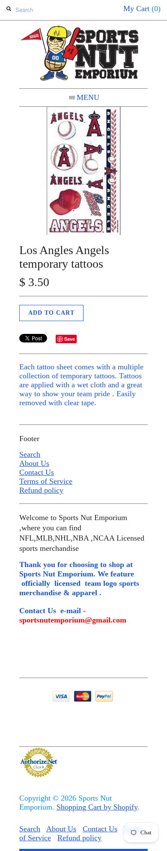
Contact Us (36, 472)
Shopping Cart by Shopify (97, 807)
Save (69, 339)
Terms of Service (45, 481)
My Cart (142, 8)
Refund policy (41, 490)
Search (29, 454)
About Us (34, 463)
